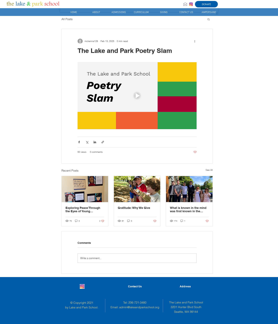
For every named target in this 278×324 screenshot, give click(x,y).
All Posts (67, 19)
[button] (96, 12)
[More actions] (195, 41)
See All (209, 170)
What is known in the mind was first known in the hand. (188, 209)
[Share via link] (102, 142)
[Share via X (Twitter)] (86, 142)
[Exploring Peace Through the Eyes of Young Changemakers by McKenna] (85, 189)
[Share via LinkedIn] (94, 142)
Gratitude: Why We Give (134, 208)
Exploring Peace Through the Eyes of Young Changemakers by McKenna (84, 209)
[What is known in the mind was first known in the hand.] (189, 189)
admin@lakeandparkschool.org (139, 307)
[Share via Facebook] (79, 142)
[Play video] (137, 95)
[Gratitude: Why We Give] (137, 189)
